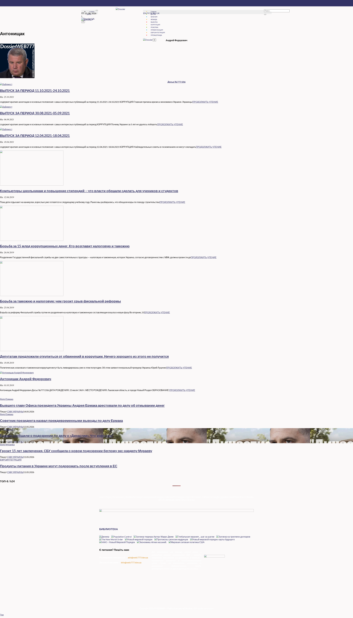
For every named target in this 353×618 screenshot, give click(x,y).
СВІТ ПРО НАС (193, 497)
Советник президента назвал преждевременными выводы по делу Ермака (61, 420)
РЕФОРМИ (118, 497)
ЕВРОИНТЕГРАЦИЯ (158, 32)
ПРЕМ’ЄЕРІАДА (211, 497)
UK (158, 13)
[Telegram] (229, 593)
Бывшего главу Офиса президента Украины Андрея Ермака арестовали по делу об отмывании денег (82, 405)
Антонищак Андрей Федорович (25, 379)
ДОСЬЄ (191, 500)
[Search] (265, 14)
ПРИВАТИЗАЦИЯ (157, 30)
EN (144, 13)
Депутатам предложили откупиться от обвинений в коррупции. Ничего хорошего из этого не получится (84, 356)
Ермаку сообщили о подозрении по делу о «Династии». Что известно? (56, 436)
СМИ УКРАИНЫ (15, 411)
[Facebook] (229, 588)
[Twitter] (229, 590)
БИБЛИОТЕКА (108, 529)
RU (154, 13)
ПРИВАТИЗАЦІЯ (134, 497)
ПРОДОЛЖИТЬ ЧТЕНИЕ (205, 102)
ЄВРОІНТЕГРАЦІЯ (174, 497)
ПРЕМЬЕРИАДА (156, 35)
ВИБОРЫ (181, 500)
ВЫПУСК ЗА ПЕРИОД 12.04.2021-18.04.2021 (35, 136)
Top (2, 614)
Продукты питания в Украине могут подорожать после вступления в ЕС (58, 466)
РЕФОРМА (154, 27)
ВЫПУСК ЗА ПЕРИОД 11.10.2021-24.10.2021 (35, 91)
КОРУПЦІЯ (105, 497)
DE (151, 13)
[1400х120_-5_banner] (176, 511)
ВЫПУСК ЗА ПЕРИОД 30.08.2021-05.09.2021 (35, 113)
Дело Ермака (6, 399)
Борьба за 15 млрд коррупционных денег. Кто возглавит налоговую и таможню (65, 246)
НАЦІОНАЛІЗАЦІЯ (153, 497)
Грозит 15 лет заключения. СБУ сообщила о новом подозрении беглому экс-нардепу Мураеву (76, 451)
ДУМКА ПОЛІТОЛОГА (232, 497)
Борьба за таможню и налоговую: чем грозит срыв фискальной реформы (60, 301)
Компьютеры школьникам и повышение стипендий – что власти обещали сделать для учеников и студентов (89, 191)
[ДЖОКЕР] (87, 19)
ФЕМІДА (170, 500)
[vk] (229, 596)
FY (148, 13)
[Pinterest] (229, 598)
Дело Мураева (7, 444)
